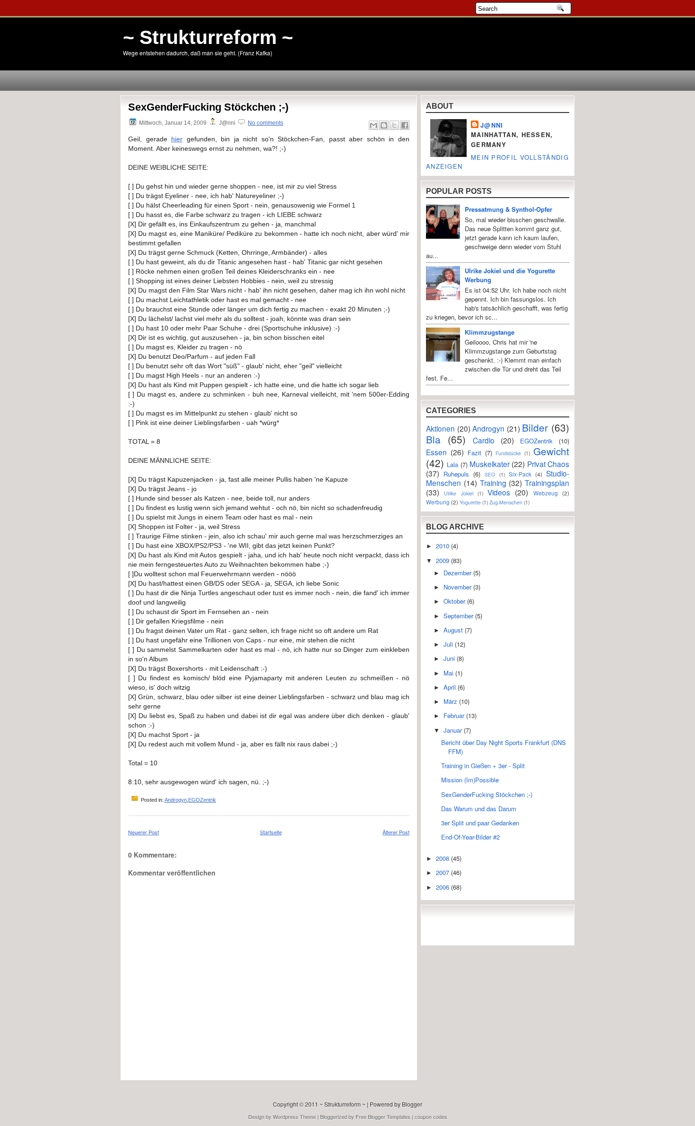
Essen (436, 452)
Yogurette (470, 502)
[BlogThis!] (384, 125)
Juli (449, 644)
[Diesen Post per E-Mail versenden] (373, 125)
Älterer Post (395, 832)
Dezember (458, 572)
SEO (490, 474)
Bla (433, 439)
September (459, 615)
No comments (265, 123)
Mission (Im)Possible (470, 779)
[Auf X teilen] (394, 125)
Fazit (474, 452)
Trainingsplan (547, 482)
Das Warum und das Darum (478, 808)
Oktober (455, 601)
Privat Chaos (548, 464)
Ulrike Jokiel (458, 493)
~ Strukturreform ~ (208, 37)
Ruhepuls (456, 473)
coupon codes (431, 1116)
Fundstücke (508, 453)
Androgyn (176, 800)
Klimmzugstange (489, 332)
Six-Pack (520, 474)
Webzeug (545, 493)
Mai (449, 672)
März (451, 701)
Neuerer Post (143, 832)
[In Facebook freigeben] (404, 125)
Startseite (271, 832)
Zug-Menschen (505, 502)
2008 (443, 858)
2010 (443, 545)
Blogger (412, 1104)
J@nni (492, 125)
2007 (443, 872)
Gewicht (551, 451)
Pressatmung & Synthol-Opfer (508, 209)
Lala (452, 464)
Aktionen (440, 428)
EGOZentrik (202, 800)
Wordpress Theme (294, 1116)
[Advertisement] (183, 1053)
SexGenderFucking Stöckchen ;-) (208, 107)
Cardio (484, 440)
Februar (454, 715)
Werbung (438, 502)
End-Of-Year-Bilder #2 (470, 836)
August (454, 629)
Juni (450, 658)
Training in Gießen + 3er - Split (483, 765)
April (450, 687)
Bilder (535, 427)
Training (493, 482)
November (458, 586)
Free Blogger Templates (383, 1116)
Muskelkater (489, 464)
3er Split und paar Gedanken (480, 822)
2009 (443, 560)
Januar (453, 730)
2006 (443, 887)
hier (176, 139)
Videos (498, 492)
